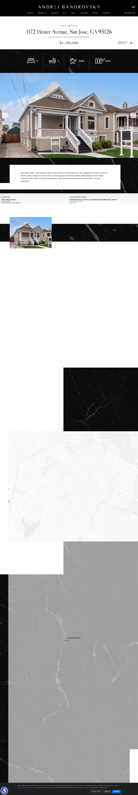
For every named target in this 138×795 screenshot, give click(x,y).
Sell (73, 13)
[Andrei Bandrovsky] (69, 6)
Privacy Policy (21, 787)
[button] (4, 790)
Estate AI (42, 13)
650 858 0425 (130, 13)
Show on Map (74, 638)
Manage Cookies (96, 791)
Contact (107, 13)
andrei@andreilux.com (76, 201)
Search (54, 13)
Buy (65, 13)
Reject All (107, 791)
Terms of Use (30, 787)
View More (73, 203)
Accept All (116, 791)
